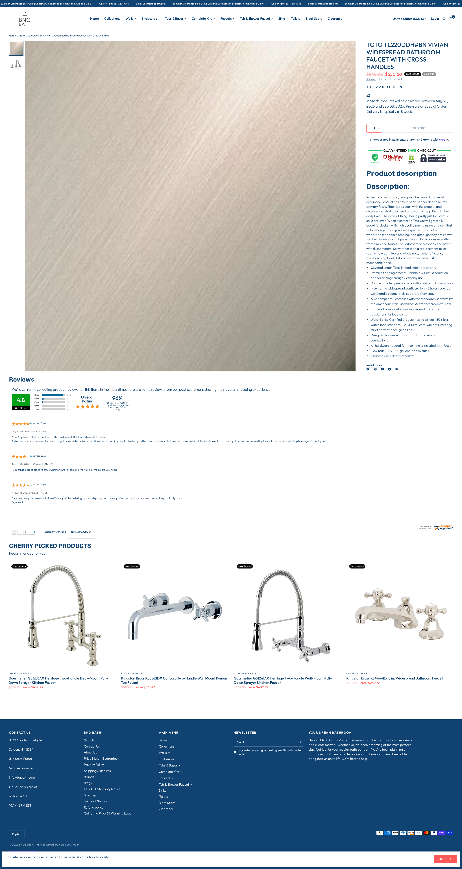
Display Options (55, 531)
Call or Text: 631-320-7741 (55, 4)
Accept (445, 859)
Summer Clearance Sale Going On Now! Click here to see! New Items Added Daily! (159, 4)
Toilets (295, 18)
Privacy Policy (94, 765)
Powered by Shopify (67, 844)
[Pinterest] (383, 369)
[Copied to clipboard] (397, 369)
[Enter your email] (299, 742)
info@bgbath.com (22, 777)
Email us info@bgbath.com (92, 4)
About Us (90, 752)
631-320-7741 (18, 796)
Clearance (335, 18)
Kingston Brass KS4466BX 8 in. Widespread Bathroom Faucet (394, 678)
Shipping (371, 79)
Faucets (226, 18)
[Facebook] (368, 369)
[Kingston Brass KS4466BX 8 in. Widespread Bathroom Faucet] (400, 615)
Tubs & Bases (174, 18)
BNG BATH (92, 732)
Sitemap (90, 795)
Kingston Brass (19, 673)
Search (89, 740)
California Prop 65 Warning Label (108, 813)
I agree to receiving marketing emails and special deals (269, 752)
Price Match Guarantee (101, 758)
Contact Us (92, 746)
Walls (129, 18)
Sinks (282, 18)
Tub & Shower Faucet (255, 18)
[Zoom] (348, 48)
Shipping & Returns (97, 771)
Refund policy (93, 807)
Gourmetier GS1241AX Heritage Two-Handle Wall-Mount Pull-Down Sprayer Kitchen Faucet (283, 680)
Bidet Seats (314, 18)
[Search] (444, 18)
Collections (112, 18)
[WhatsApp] (390, 369)
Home (94, 18)
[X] (376, 369)
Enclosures (149, 18)
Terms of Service (96, 801)
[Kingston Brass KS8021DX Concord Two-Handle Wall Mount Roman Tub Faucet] (174, 615)
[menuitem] (94, 18)
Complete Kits (202, 18)
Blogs (88, 783)
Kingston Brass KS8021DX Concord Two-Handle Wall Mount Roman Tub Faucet (174, 680)
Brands (89, 777)
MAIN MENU (168, 732)
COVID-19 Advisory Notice (102, 789)
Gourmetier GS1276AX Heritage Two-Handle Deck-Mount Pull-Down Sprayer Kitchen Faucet (58, 680)
